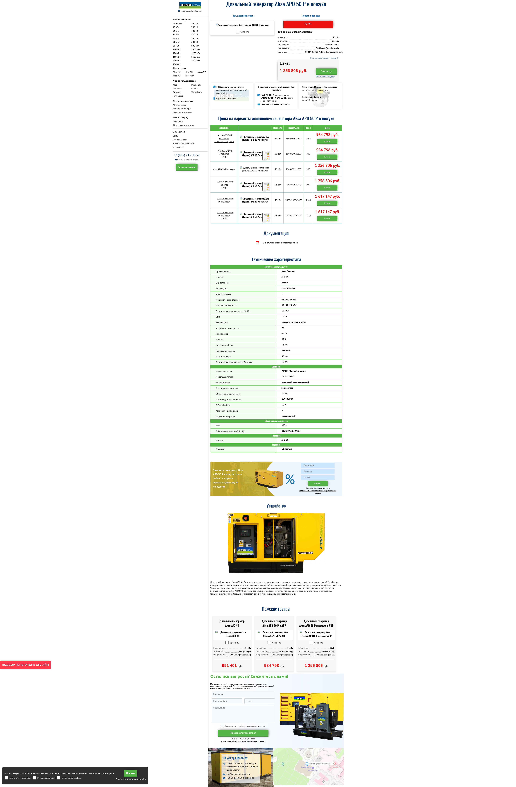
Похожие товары (311, 15)
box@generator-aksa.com (191, 11)
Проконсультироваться (243, 733)
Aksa (284, 271)
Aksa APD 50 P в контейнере (225, 200)
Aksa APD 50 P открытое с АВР (225, 153)
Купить (327, 141)
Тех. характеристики (243, 15)
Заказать (325, 71)
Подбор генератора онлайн (25, 664)
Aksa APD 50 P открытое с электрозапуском (224, 138)
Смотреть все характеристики (323, 58)
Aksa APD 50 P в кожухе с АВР (225, 184)
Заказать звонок (187, 167)
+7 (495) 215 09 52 (187, 155)
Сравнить (244, 31)
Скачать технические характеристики (280, 242)
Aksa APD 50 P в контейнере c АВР (225, 215)
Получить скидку (325, 76)
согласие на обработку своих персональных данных (317, 492)
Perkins (285, 370)
